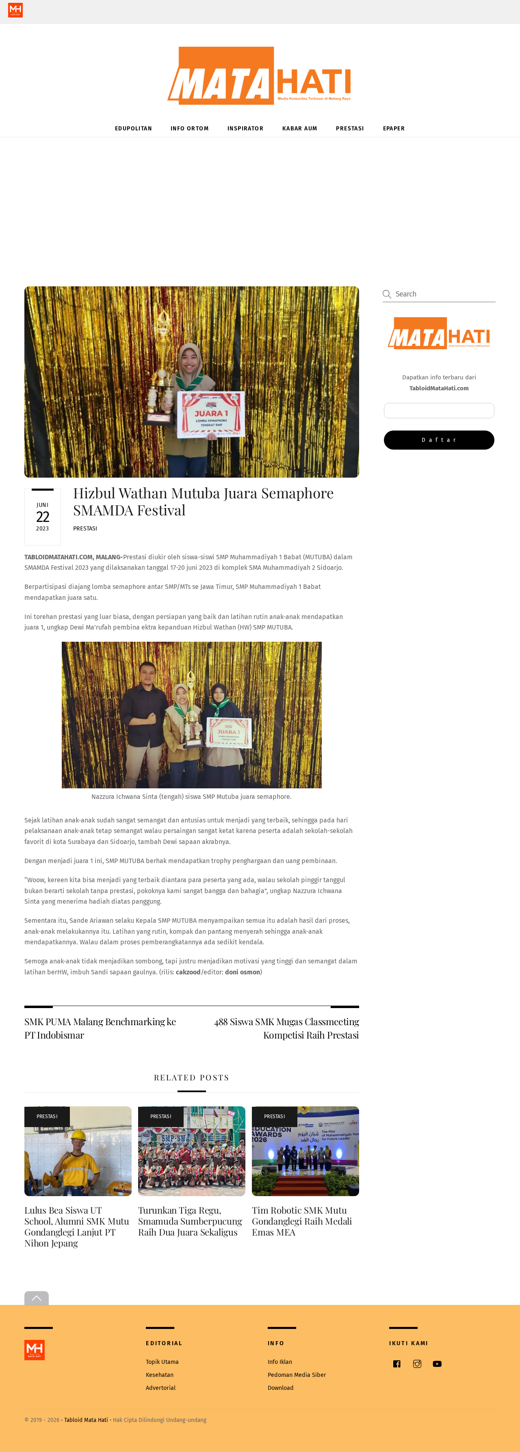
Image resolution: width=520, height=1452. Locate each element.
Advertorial (161, 1388)
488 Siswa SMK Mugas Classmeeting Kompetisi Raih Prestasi (286, 1028)
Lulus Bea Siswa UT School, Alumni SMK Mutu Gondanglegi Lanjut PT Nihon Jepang (76, 1226)
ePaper (394, 128)
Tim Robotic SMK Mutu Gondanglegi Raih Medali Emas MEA (302, 1221)
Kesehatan (159, 1375)
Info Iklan (280, 1362)
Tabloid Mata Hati (86, 1420)
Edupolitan (133, 128)
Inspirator (246, 128)
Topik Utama (162, 1362)
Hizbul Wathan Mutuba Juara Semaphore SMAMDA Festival (203, 501)
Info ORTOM (190, 128)
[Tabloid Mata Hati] (260, 99)
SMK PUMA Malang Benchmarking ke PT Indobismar (100, 1028)
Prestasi (350, 128)
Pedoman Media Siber (297, 1375)
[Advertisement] (260, 198)
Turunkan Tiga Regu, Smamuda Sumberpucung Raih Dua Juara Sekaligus (190, 1221)
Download (281, 1388)
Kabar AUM (300, 128)
